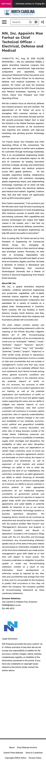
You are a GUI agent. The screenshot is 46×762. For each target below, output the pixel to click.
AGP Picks (6, 4)
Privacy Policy (35, 758)
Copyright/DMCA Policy (15, 758)
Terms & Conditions (34, 752)
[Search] (30, 22)
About (12, 747)
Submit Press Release (13, 752)
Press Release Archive (27, 747)
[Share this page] (42, 22)
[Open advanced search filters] (36, 22)
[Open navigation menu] (4, 22)
